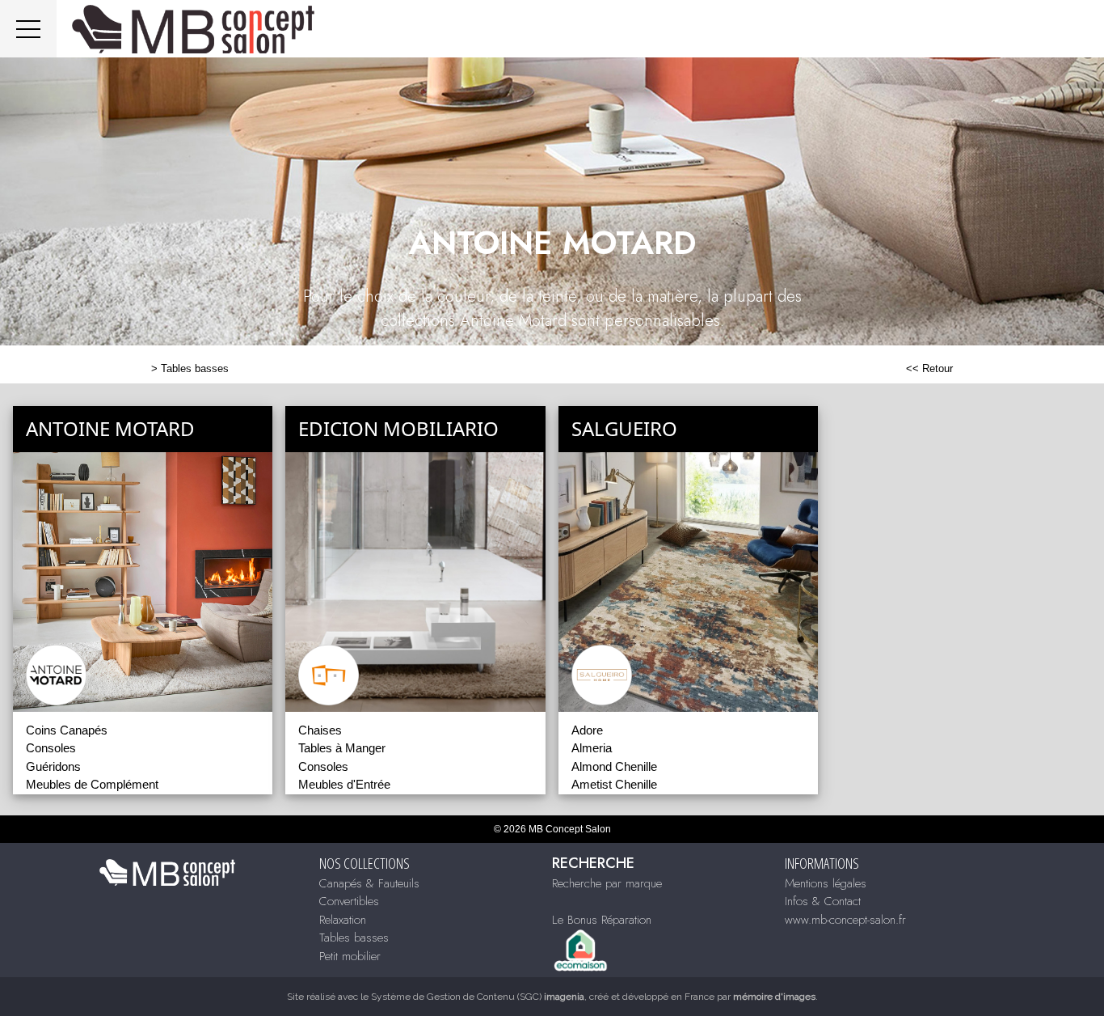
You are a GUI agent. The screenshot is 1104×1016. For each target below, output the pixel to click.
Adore (587, 730)
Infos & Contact (823, 901)
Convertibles (349, 901)
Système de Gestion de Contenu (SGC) (477, 996)
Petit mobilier (350, 956)
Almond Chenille (614, 766)
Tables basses (195, 368)
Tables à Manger (342, 748)
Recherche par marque (607, 883)
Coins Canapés (66, 730)
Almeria (591, 748)
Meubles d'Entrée (344, 784)
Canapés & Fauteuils (369, 883)
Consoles (51, 748)
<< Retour (929, 368)
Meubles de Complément (92, 784)
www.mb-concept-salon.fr (845, 920)
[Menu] (28, 28)
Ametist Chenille (614, 784)
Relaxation (342, 920)
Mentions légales (825, 883)
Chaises (320, 730)
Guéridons (53, 766)
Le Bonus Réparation (601, 920)
